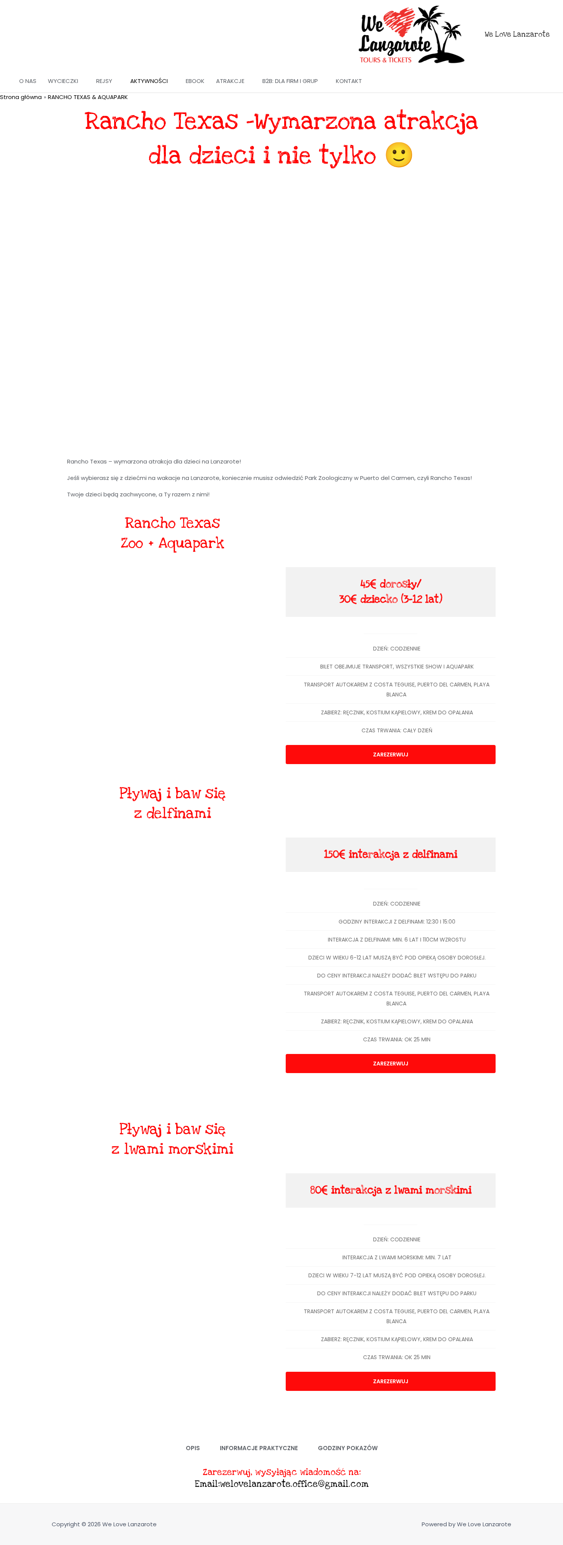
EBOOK (195, 81)
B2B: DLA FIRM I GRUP (290, 81)
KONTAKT (349, 81)
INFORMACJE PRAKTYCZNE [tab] (259, 1448)
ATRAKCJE (230, 81)
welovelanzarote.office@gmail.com (294, 1484)
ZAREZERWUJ (390, 754)
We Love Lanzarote (517, 34)
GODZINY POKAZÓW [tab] (348, 1448)
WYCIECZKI (63, 81)
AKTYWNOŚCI (149, 81)
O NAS (27, 81)
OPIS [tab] (193, 1448)
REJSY (104, 81)
